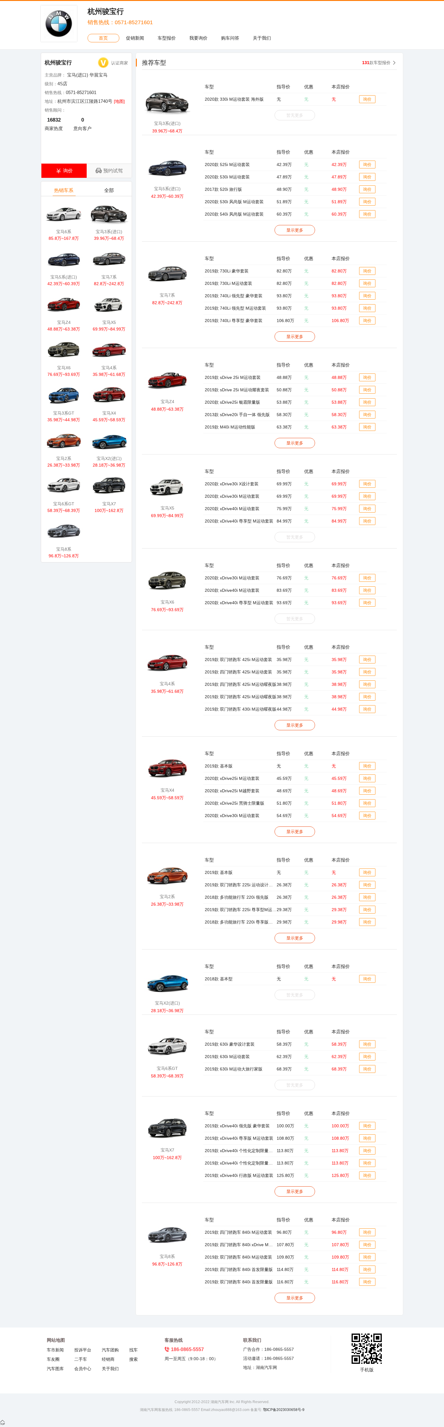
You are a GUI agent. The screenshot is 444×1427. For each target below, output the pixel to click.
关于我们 (262, 38)
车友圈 (53, 1359)
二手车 (80, 1359)
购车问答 (230, 38)
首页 (103, 38)
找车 (133, 1349)
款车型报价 (376, 62)
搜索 (133, 1359)
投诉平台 (82, 1349)
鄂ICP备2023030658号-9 (283, 1410)
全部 (109, 190)
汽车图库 (55, 1368)
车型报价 (167, 38)
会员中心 (82, 1368)
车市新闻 (55, 1349)
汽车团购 (110, 1349)
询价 (367, 99)
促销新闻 (135, 38)
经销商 (108, 1359)
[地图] (119, 101)
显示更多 (294, 230)
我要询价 (198, 38)
